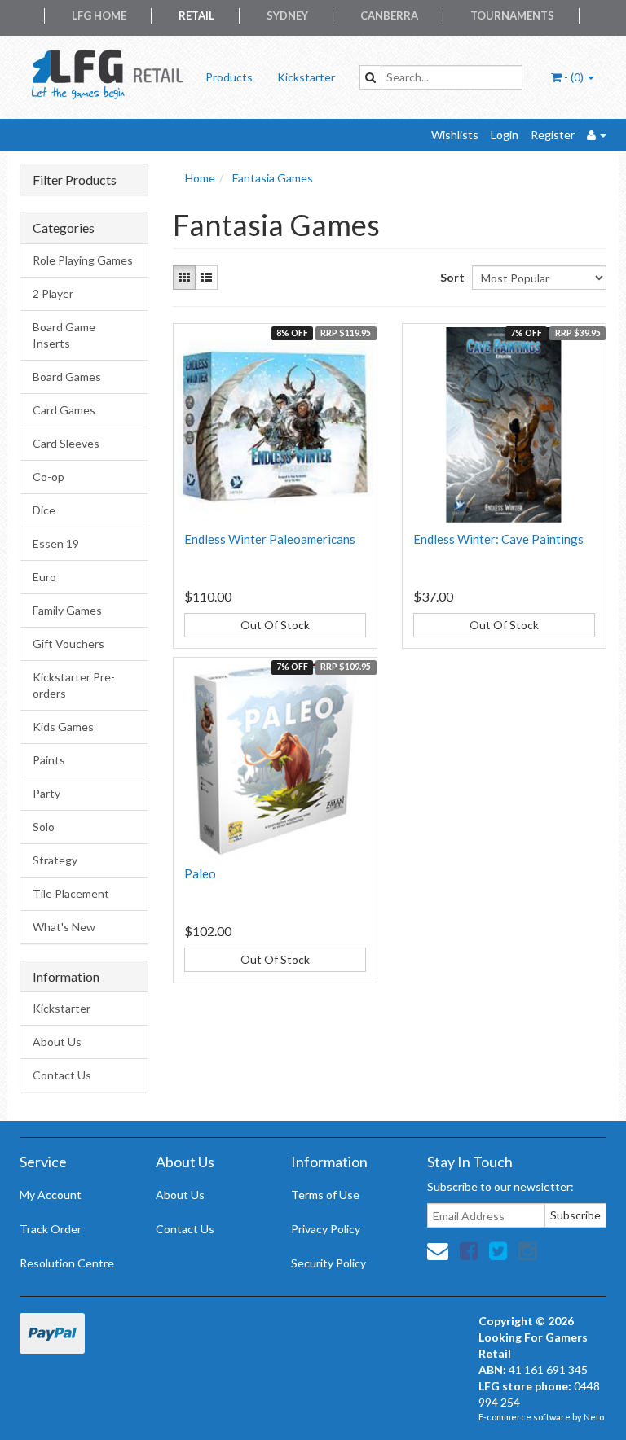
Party (46, 793)
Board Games (67, 376)
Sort (450, 277)
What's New (64, 927)
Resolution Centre (67, 1263)
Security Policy (328, 1263)
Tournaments (512, 15)
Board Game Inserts (64, 335)
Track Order (51, 1229)
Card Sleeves (66, 443)
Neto (594, 1417)
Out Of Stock (275, 625)
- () (574, 77)
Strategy (55, 860)
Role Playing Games (83, 260)
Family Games (67, 610)
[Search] (370, 77)
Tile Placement (71, 893)
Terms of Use (325, 1194)
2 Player (53, 293)
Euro (44, 577)
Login (504, 135)
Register (553, 135)
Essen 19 (56, 543)
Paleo (200, 873)
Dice (44, 510)
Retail (196, 15)
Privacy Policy (325, 1229)
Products (229, 77)
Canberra (389, 15)
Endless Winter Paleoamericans (269, 539)
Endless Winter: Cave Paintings (498, 539)
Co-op (48, 477)
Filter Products (75, 180)
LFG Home (99, 15)
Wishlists (454, 135)
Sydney (287, 15)
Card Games (64, 410)
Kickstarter (306, 77)
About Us (57, 1041)
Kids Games (63, 726)
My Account (51, 1194)
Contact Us (62, 1075)
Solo (44, 827)
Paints (49, 760)
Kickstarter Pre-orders (74, 685)
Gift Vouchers (68, 643)
